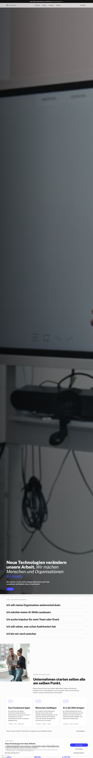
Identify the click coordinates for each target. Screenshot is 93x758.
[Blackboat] (11, 5)
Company (58, 5)
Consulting (37, 5)
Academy (44, 5)
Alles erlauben (79, 745)
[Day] (3, 755)
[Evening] (5, 755)
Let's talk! (82, 5)
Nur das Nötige (79, 749)
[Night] (7, 755)
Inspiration (51, 5)
